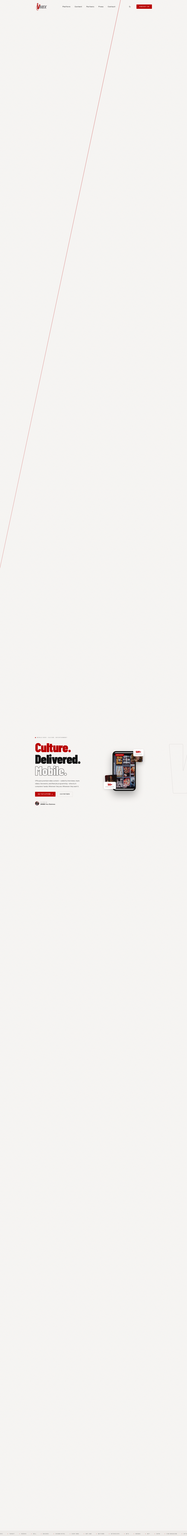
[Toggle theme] (129, 6)
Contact (111, 6)
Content (78, 6)
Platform (66, 6)
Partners (90, 6)
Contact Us (144, 7)
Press (101, 6)
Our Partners (65, 794)
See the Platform (44, 794)
